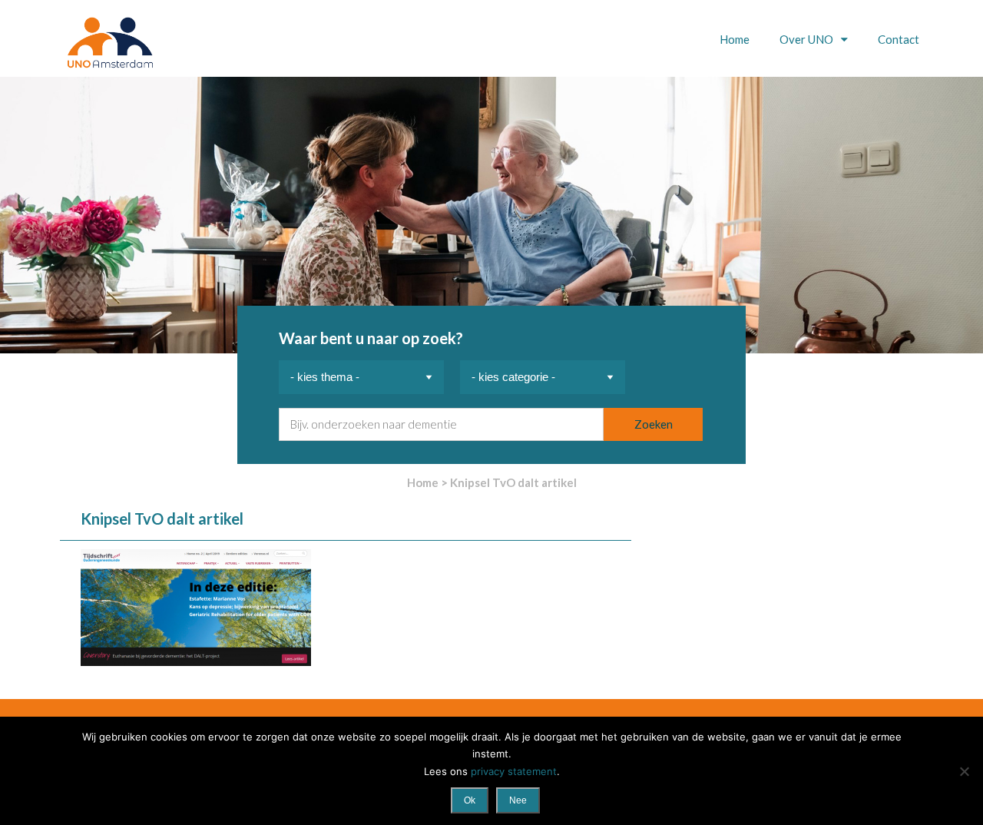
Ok (469, 800)
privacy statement (514, 771)
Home (735, 39)
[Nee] (963, 771)
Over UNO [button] (807, 39)
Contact (898, 39)
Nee (518, 800)
